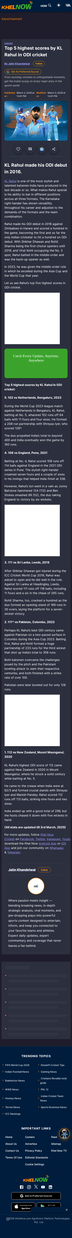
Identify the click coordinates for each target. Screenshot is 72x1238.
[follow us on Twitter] (36, 1187)
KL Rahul (10, 181)
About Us (11, 1143)
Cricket (8, 43)
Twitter (40, 839)
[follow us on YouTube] (43, 1187)
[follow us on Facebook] (21, 1187)
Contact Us (12, 1150)
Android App (47, 843)
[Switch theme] (58, 6)
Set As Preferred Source (25, 71)
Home (8, 1137)
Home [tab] (45, 5)
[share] (53, 149)
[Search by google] (49, 6)
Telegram (13, 852)
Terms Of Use (13, 1157)
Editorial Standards (36, 1157)
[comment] (30, 149)
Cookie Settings (34, 1164)
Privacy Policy (33, 1150)
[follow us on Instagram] (29, 1187)
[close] (66, 1209)
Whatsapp (56, 848)
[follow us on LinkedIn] (50, 1187)
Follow (38, 63)
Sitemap (56, 1143)
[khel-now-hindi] (68, 5)
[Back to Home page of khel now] (17, 6)
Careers (30, 1137)
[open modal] (64, 1133)
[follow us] (41, 149)
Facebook (27, 839)
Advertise (31, 1143)
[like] (18, 149)
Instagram (54, 839)
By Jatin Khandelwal (17, 63)
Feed (54, 1137)
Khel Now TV (59, 1150)
